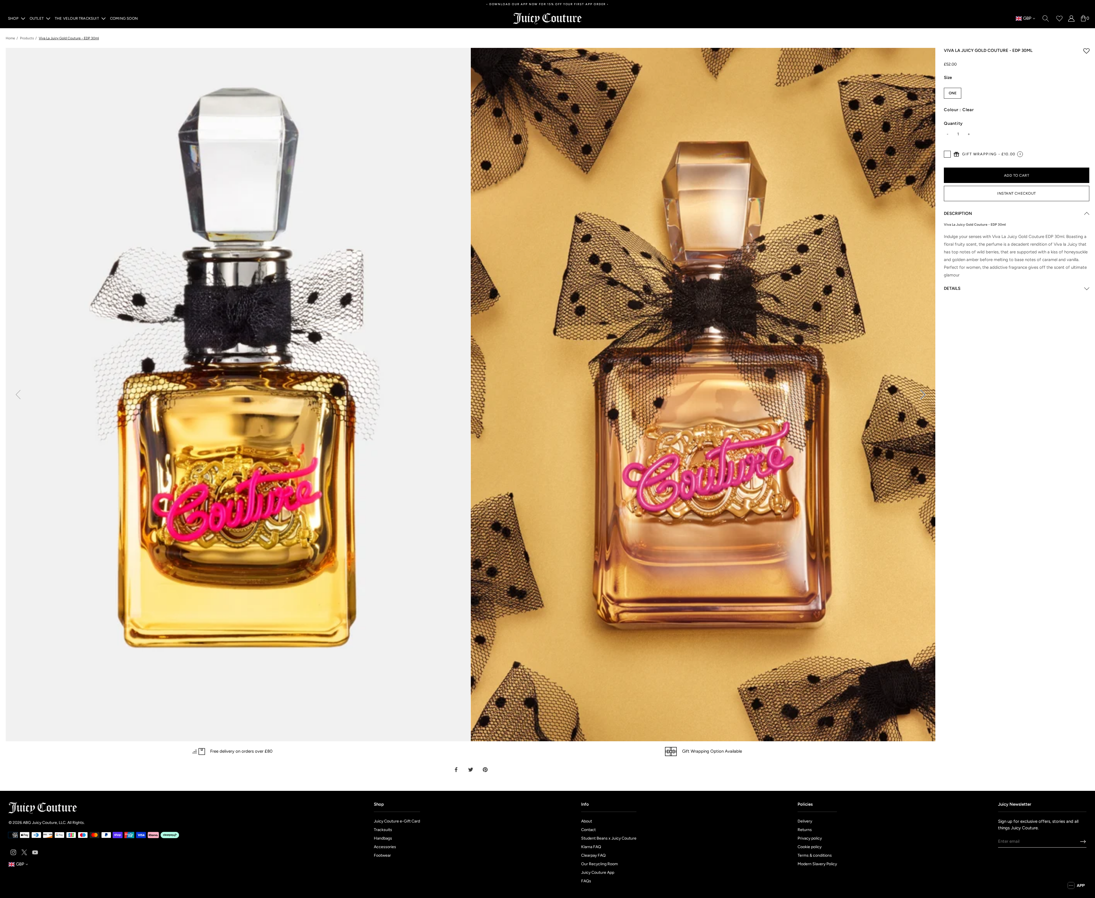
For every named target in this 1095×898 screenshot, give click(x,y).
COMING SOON (124, 18)
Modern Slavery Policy (817, 864)
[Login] (1071, 18)
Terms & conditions (815, 855)
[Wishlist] (1059, 18)
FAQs (586, 881)
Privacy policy (810, 838)
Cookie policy (810, 846)
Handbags (383, 838)
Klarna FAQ (591, 846)
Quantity (953, 123)
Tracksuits (383, 829)
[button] (923, 394)
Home (10, 38)
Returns (805, 829)
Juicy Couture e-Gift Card (397, 821)
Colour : (959, 109)
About (586, 821)
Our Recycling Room (599, 864)
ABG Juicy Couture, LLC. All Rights (53, 822)
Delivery (805, 821)
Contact (588, 829)
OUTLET (37, 18)
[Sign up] (1083, 841)
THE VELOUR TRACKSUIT (77, 18)
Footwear (382, 855)
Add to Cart (1016, 175)
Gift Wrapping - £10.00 (988, 154)
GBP (1023, 19)
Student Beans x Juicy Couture (608, 838)
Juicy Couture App (597, 872)
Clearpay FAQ (593, 855)
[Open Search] (1046, 18)
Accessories (385, 846)
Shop (13, 18)
